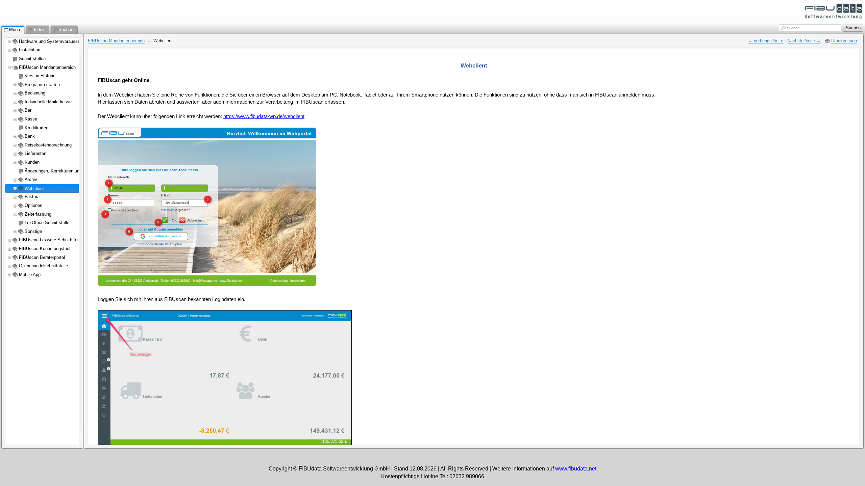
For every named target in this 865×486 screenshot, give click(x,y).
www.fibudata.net (575, 468)
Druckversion (844, 40)
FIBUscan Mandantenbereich (116, 40)
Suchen (793, 28)
